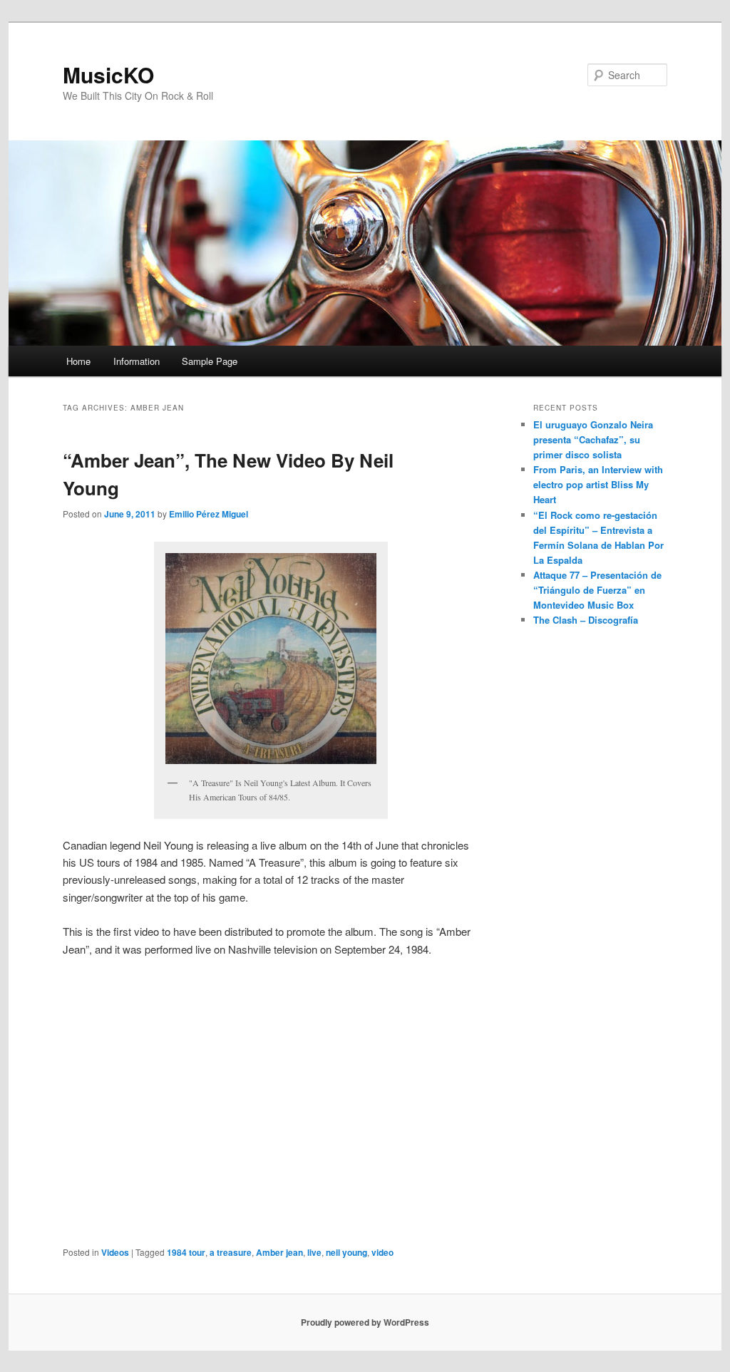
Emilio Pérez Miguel (208, 513)
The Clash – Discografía (585, 619)
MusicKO (108, 74)
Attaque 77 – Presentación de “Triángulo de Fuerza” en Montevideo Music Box (597, 590)
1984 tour (186, 1252)
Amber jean (279, 1252)
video (382, 1252)
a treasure (231, 1252)
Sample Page (209, 361)
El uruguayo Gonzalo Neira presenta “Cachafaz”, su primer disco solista (593, 439)
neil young (346, 1252)
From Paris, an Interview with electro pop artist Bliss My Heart (598, 484)
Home (78, 361)
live (314, 1252)
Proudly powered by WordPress (365, 1322)
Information (136, 361)
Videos (115, 1252)
